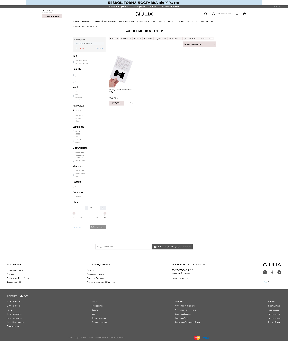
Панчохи (10, 310)
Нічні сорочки (97, 306)
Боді (93, 314)
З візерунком (175, 38)
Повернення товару (95, 274)
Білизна (76, 21)
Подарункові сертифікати (119, 7)
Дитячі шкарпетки (14, 318)
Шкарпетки (86, 21)
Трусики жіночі (274, 314)
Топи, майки (273, 310)
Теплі (210, 38)
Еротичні (148, 38)
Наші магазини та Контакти (170, 7)
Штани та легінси (99, 318)
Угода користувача (15, 270)
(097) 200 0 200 (48, 11)
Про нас (10, 274)
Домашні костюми (99, 322)
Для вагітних (190, 38)
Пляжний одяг (274, 322)
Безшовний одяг (182, 318)
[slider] (73, 213)
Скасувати (80, 48)
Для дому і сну (143, 21)
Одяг (153, 21)
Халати (95, 310)
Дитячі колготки (13, 306)
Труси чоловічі (274, 318)
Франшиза (153, 7)
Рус (280, 6)
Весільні (114, 38)
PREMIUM (161, 21)
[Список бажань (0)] (237, 14)
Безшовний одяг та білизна (105, 21)
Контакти (91, 270)
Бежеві (137, 38)
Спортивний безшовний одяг (187, 322)
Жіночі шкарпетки (14, 314)
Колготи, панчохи (126, 21)
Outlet (195, 21)
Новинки (204, 21)
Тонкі (202, 38)
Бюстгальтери (274, 306)
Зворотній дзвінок (52, 16)
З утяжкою (160, 38)
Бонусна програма (139, 7)
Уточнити (99, 48)
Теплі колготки (13, 326)
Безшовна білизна (183, 314)
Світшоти (179, 302)
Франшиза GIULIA (14, 282)
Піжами (95, 302)
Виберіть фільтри (97, 227)
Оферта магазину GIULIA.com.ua (101, 282)
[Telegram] (279, 272)
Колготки (82, 26)
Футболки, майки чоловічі (186, 310)
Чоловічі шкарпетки (15, 322)
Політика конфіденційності (18, 278)
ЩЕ (212, 21)
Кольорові (126, 38)
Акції (188, 21)
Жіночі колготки (13, 302)
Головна (75, 26)
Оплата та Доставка (95, 278)
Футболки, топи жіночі (185, 306)
